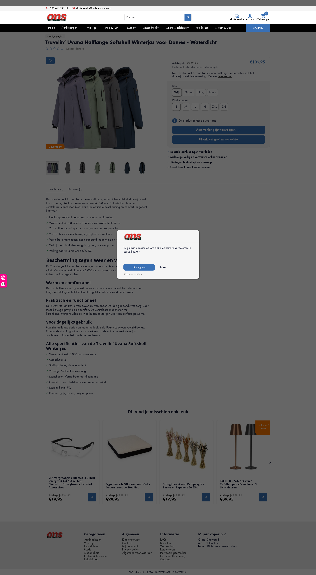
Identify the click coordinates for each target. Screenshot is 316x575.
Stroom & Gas (223, 27)
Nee (163, 267)
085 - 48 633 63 (59, 8)
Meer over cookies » (133, 274)
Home (51, 27)
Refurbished (202, 27)
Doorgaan (139, 267)
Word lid (258, 28)
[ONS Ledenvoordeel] (74, 17)
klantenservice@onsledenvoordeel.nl (93, 8)
